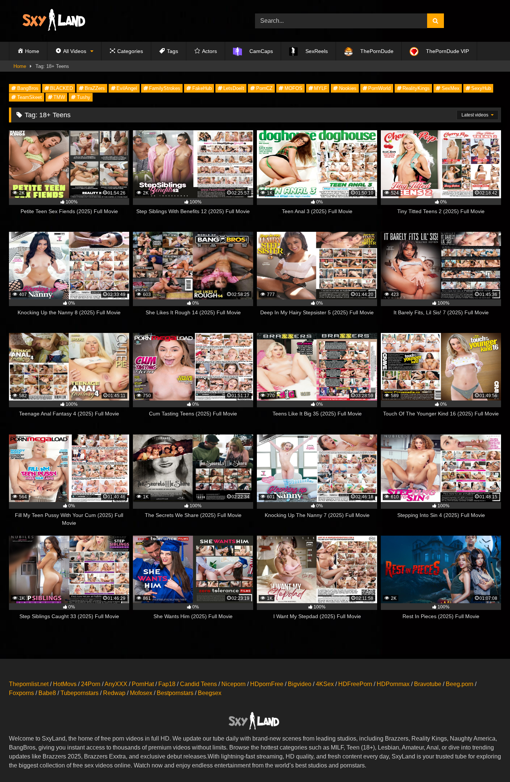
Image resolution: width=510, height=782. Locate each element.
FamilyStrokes (164, 88)
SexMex (451, 88)
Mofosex (141, 693)
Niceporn (233, 684)
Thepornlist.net (29, 684)
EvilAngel (126, 88)
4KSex (325, 684)
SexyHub (481, 88)
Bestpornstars (175, 693)
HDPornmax (393, 684)
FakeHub (202, 88)
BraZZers (95, 88)
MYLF (320, 88)
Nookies (348, 88)
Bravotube (427, 684)
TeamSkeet (29, 97)
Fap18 (166, 684)
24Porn (90, 684)
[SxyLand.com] (55, 21)
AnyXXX (116, 684)
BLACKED (61, 88)
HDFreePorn (355, 684)
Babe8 (47, 693)
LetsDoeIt (233, 88)
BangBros (27, 88)
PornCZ (264, 88)
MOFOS (293, 88)
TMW (59, 97)
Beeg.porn (459, 684)
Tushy (83, 97)
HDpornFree (266, 684)
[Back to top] (487, 760)
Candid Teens (198, 684)
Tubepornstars (79, 693)
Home (19, 66)
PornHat (143, 684)
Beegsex (209, 693)
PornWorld (379, 88)
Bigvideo (299, 684)
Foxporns (21, 693)
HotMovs (65, 684)
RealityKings (416, 88)
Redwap (114, 693)
